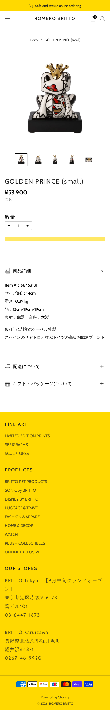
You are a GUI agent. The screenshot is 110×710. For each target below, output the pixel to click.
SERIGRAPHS (16, 444)
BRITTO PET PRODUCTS (26, 481)
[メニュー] (7, 18)
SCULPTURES (17, 453)
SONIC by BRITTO (20, 490)
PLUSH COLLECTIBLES (25, 543)
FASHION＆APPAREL (23, 516)
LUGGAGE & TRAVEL (22, 507)
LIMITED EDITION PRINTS (27, 435)
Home (34, 40)
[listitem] (55, 5)
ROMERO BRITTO (55, 18)
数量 (10, 217)
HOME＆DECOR (19, 525)
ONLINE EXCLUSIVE (22, 552)
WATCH (11, 534)
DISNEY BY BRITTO (21, 499)
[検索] (102, 18)
